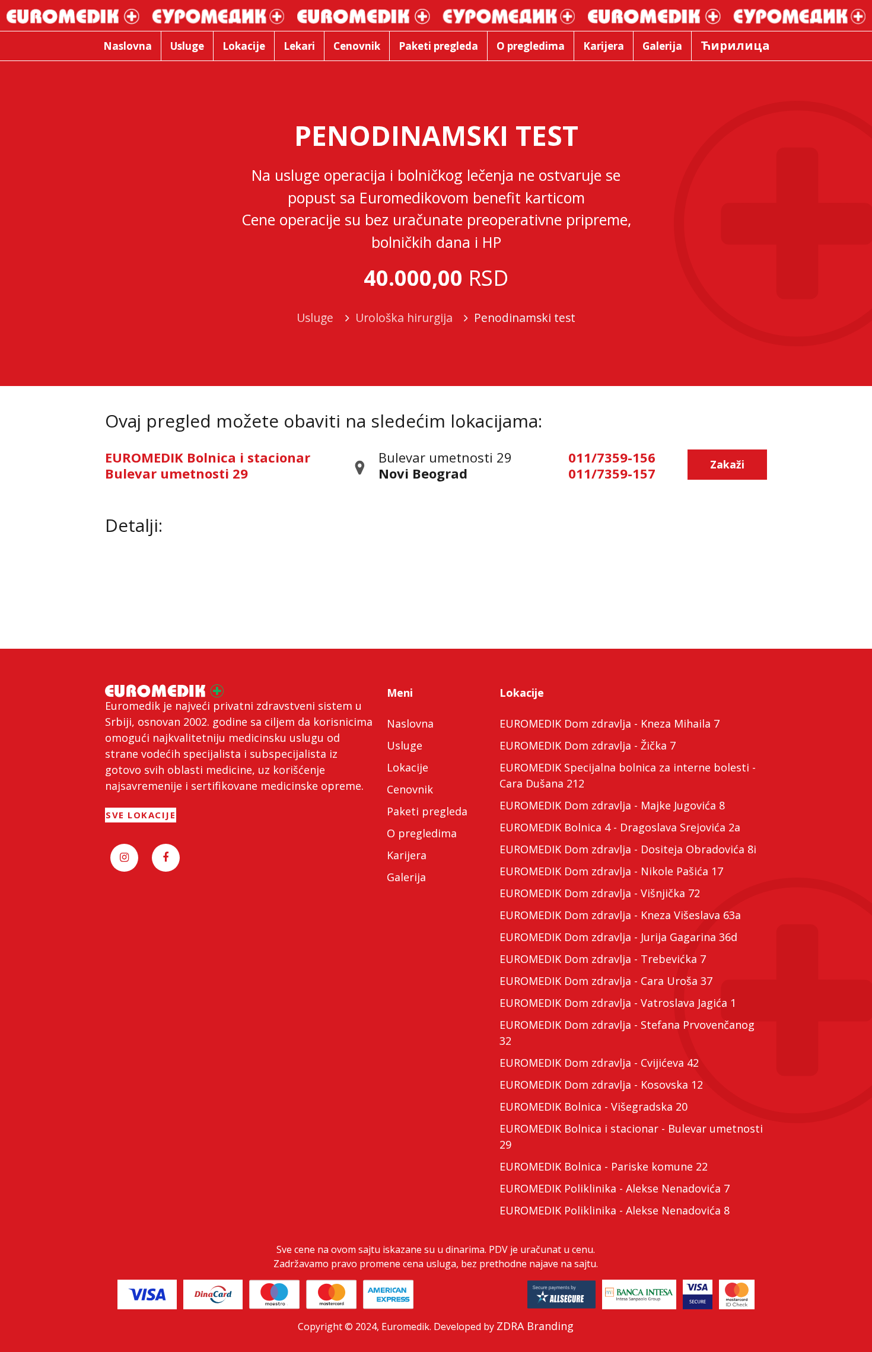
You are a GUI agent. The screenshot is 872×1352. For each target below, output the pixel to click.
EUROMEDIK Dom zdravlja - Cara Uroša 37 (605, 981)
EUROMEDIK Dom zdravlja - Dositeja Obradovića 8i (627, 849)
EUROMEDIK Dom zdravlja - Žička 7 (587, 745)
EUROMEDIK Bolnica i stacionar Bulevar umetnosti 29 (207, 465)
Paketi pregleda (427, 811)
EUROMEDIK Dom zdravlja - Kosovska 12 (601, 1084)
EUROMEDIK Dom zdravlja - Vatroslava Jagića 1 (617, 1003)
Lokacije (407, 767)
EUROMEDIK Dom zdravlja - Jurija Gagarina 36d (618, 937)
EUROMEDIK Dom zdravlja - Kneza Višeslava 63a (620, 915)
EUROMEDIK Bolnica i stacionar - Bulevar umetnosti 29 (631, 1136)
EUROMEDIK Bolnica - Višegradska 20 (593, 1106)
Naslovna (410, 723)
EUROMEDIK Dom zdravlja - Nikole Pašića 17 (611, 871)
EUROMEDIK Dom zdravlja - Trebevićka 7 (602, 959)
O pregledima (422, 833)
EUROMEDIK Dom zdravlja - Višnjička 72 (599, 893)
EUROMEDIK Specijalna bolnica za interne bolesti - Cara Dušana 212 (627, 775)
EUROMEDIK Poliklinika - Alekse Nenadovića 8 (614, 1210)
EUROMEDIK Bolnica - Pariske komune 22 (603, 1166)
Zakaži (727, 464)
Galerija (406, 877)
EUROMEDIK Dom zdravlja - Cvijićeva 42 (599, 1063)
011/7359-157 (611, 473)
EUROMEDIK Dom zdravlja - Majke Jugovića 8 (612, 805)
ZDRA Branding (535, 1326)
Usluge (404, 745)
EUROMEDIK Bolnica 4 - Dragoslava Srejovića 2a (619, 827)
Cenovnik (410, 789)
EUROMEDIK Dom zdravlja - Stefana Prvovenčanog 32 (627, 1033)
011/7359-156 (611, 457)
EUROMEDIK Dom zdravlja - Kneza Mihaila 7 (609, 723)
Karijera (407, 855)
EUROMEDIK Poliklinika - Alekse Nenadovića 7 (614, 1188)
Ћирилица (735, 45)
